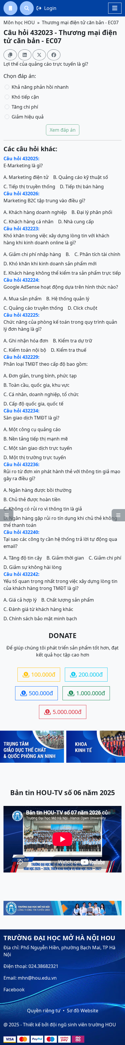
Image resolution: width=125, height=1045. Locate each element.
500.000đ (36, 693)
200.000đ (86, 674)
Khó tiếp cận (25, 97)
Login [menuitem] (46, 8)
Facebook (14, 989)
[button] (10, 8)
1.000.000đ (86, 693)
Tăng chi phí (25, 107)
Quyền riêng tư (43, 1010)
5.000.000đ (62, 712)
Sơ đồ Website (82, 1010)
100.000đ (39, 674)
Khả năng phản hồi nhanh (40, 87)
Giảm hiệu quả (28, 117)
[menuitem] (10, 8)
